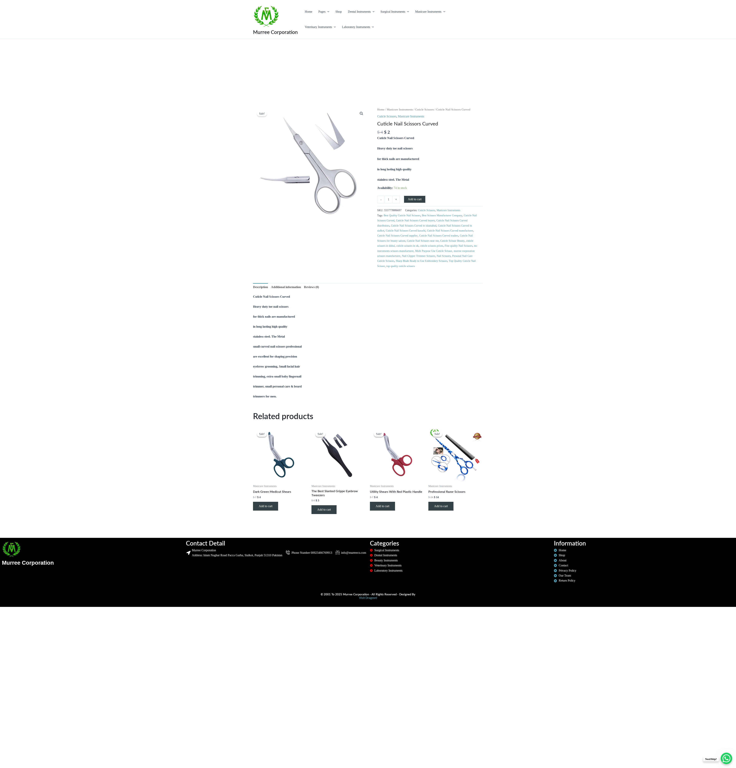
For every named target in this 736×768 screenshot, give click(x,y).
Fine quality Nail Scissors (458, 245)
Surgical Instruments (392, 11)
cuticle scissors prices (431, 245)
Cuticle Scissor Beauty (452, 240)
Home (308, 11)
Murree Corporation (275, 32)
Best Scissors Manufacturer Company (442, 215)
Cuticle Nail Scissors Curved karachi (406, 230)
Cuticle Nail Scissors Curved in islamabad (413, 225)
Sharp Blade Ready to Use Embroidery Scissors (421, 260)
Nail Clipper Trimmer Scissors (418, 255)
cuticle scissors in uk (407, 245)
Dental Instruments (359, 11)
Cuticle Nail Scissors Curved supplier (397, 235)
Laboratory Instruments (356, 27)
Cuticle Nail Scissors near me (423, 240)
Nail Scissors (444, 255)
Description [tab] (260, 287)
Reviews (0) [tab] (311, 287)
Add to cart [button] (265, 506)
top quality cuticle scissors (400, 266)
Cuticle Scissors (424, 109)
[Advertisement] (368, 78)
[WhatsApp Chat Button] (726, 758)
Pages (321, 11)
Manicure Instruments (428, 11)
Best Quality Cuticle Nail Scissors (402, 215)
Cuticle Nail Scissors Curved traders (438, 235)
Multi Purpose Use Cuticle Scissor (433, 250)
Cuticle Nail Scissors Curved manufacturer (450, 230)
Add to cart (414, 199)
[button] (327, 11)
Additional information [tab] (286, 287)
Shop (338, 11)
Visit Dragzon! (368, 598)
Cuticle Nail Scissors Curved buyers (415, 220)
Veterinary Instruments (318, 27)
